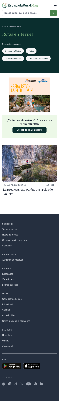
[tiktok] (15, 383)
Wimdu (5, 341)
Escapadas (7, 274)
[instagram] (9, 383)
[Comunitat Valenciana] (29, 78)
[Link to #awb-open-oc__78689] (55, 5)
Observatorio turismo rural (14, 240)
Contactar (7, 246)
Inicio (4, 27)
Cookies (6, 310)
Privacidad (7, 304)
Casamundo (8, 346)
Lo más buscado (10, 285)
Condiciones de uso (12, 299)
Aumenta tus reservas (12, 260)
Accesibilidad (8, 315)
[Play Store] (11, 364)
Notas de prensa (10, 235)
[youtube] (28, 383)
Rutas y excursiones (15, 185)
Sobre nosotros (9, 229)
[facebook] (3, 383)
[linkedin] (41, 383)
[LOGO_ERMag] (20, 4)
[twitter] (21, 383)
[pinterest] (35, 383)
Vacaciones (8, 279)
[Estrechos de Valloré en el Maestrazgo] (29, 145)
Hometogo (7, 335)
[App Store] (31, 364)
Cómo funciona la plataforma (16, 321)
